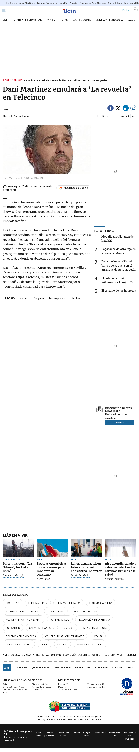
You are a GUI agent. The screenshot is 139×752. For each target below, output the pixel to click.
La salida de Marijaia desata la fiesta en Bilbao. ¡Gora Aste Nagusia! (65, 80)
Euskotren (13, 627)
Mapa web (63, 686)
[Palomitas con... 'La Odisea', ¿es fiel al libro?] (18, 548)
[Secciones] (3, 10)
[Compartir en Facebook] (110, 108)
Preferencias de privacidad (130, 735)
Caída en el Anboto (42, 627)
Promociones (63, 667)
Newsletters (83, 667)
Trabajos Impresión (96, 684)
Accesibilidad (99, 732)
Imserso (62, 644)
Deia (5, 684)
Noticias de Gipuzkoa (41, 686)
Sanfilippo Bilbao (85, 611)
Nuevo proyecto (58, 297)
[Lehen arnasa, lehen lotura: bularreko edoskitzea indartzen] (86, 548)
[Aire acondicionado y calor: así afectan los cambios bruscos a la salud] (120, 548)
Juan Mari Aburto (100, 603)
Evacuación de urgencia (94, 619)
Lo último (104, 230)
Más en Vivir (15, 535)
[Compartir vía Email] (133, 108)
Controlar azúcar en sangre (64, 636)
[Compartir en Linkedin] (126, 108)
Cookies (76, 732)
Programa (39, 297)
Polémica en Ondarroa (21, 636)
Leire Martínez (37, 603)
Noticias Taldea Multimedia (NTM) (15, 691)
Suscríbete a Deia (123, 667)
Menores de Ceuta (95, 627)
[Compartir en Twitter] (118, 108)
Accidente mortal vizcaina (23, 619)
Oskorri (69, 627)
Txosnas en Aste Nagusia (22, 611)
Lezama (97, 636)
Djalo (44, 644)
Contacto (21, 667)
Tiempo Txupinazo (68, 603)
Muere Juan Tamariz (19, 644)
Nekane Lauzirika (114, 579)
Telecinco (23, 297)
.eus (6, 667)
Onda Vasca (37, 689)
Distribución (63, 684)
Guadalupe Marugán (13, 575)
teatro (76, 297)
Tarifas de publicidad (67, 689)
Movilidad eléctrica (90, 644)
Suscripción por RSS (96, 686)
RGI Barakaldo (59, 619)
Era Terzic (12, 603)
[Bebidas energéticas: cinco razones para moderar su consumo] (52, 548)
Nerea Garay (43, 579)
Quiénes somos (40, 667)
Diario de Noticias (40, 684)
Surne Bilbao (56, 611)
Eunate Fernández (80, 575)
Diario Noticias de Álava (13, 686)
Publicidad (101, 667)
